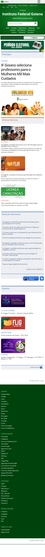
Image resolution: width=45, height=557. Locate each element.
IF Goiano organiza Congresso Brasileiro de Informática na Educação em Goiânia (22, 259)
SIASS (3, 451)
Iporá (2, 409)
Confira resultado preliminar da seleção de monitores (21, 238)
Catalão (3, 397)
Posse (3, 414)
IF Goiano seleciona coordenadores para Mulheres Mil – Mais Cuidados (22, 233)
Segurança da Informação (9, 463)
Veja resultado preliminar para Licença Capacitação (19, 203)
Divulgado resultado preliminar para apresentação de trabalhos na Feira (21, 249)
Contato (14, 28)
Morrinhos (4, 411)
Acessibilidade (12, 5)
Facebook (4, 511)
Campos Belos (5, 394)
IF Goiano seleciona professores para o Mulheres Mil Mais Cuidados (16, 72)
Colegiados (4, 439)
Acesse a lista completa (34, 269)
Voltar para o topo (37, 381)
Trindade (4, 421)
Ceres (3, 399)
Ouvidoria (30, 32)
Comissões (4, 444)
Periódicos (22, 32)
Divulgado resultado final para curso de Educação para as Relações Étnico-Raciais (21, 145)
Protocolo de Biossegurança (10, 470)
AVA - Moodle (5, 493)
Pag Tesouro (22, 28)
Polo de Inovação (6, 426)
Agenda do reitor (6, 449)
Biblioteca (32, 28)
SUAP (7, 28)
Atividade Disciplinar (7, 468)
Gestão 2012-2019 (6, 473)
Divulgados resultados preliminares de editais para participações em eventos (20, 223)
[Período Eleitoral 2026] (22, 45)
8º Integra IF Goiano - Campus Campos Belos (17, 313)
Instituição (4, 437)
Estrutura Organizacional (9, 441)
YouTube (4, 516)
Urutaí (3, 423)
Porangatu (4, 416)
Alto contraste (23, 5)
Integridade (4, 461)
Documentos (21, 30)
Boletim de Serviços (7, 475)
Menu (34, 37)
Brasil (6, 2)
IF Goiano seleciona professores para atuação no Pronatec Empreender (19, 254)
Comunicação (5, 446)
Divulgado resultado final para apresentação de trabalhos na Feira (21, 175)
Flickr (2, 519)
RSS (2, 521)
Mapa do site (33, 5)
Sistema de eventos (7, 498)
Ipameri (3, 406)
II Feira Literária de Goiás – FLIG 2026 (14, 335)
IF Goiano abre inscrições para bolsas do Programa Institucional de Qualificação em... (20, 228)
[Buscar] (35, 24)
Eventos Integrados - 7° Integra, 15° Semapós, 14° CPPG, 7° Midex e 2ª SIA (22, 358)
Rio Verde (4, 418)
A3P (2, 458)
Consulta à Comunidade (8, 466)
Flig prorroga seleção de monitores (14, 264)
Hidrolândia (4, 404)
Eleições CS (4, 454)
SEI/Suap (4, 456)
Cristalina (4, 401)
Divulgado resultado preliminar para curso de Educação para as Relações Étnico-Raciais (22, 244)
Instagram (4, 514)
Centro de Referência (7, 428)
